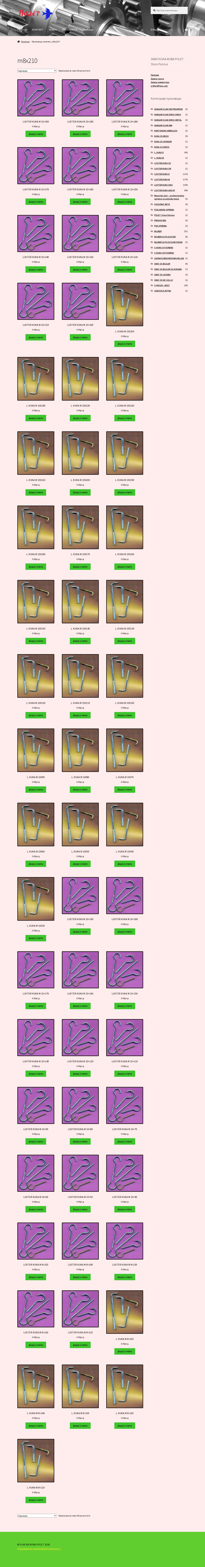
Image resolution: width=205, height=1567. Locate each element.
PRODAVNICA (69, 29)
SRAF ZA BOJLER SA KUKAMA (168, 269)
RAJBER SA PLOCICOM (165, 236)
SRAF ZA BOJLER (162, 263)
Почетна (25, 41)
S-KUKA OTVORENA (163, 247)
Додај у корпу (36, 133)
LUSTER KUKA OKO (163, 184)
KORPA (53, 29)
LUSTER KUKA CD (162, 163)
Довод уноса (157, 78)
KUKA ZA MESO (161, 136)
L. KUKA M (159, 157)
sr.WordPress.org (159, 85)
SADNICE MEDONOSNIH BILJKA (169, 258)
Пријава (155, 75)
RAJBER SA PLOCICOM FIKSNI (168, 242)
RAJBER (158, 231)
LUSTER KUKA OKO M (164, 190)
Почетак (22, 29)
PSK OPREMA (160, 225)
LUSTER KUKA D (162, 174)
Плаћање (88, 29)
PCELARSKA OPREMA (164, 209)
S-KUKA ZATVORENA (164, 252)
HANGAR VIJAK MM (163, 125)
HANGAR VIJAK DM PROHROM (168, 109)
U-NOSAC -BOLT (162, 285)
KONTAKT (37, 29)
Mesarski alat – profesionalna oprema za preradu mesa (169, 197)
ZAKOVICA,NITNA (162, 290)
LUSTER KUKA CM (162, 168)
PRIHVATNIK (160, 220)
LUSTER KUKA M (162, 179)
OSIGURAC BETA (162, 204)
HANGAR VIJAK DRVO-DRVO (167, 114)
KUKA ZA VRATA (161, 147)
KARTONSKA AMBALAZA (165, 130)
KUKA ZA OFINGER (163, 141)
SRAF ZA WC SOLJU (163, 280)
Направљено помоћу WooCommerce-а (39, 1548)
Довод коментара (160, 82)
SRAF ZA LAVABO (162, 274)
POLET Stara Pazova (164, 215)
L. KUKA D (159, 152)
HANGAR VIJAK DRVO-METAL (168, 120)
